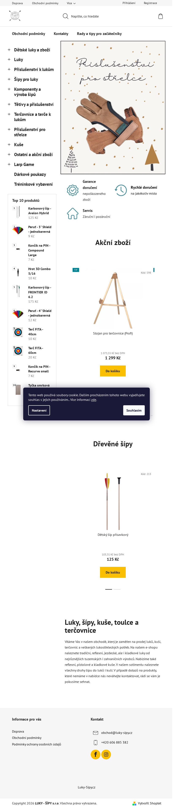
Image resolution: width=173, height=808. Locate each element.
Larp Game (24, 164)
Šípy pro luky (26, 79)
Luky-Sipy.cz (86, 787)
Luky (18, 59)
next (157, 340)
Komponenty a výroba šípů (27, 91)
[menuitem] (28, 34)
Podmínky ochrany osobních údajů (36, 744)
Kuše (18, 144)
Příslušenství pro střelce (29, 132)
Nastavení (39, 410)
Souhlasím (134, 410)
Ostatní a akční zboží (33, 154)
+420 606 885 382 (114, 742)
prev (68, 340)
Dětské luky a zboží (32, 50)
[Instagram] (106, 754)
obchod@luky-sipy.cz (116, 732)
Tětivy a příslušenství (34, 104)
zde (93, 399)
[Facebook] (95, 754)
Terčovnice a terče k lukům (32, 116)
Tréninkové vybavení (33, 184)
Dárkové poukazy (30, 174)
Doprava (17, 3)
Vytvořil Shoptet (149, 803)
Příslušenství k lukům (34, 69)
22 (152, 415)
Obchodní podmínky (45, 3)
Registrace (150, 3)
